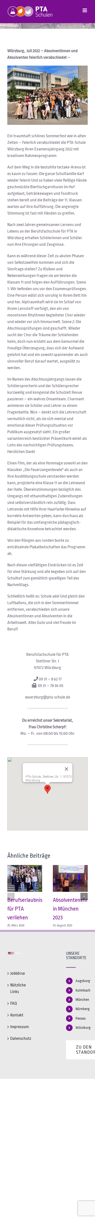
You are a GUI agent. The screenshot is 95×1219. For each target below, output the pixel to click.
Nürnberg (82, 1009)
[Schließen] (66, 769)
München (82, 1000)
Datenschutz (18, 1038)
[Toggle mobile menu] (85, 10)
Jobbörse (17, 973)
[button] (47, 789)
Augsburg (82, 981)
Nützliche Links (18, 988)
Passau (81, 1018)
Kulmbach (82, 990)
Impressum (18, 1026)
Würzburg (82, 1028)
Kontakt (16, 1015)
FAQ (13, 1003)
